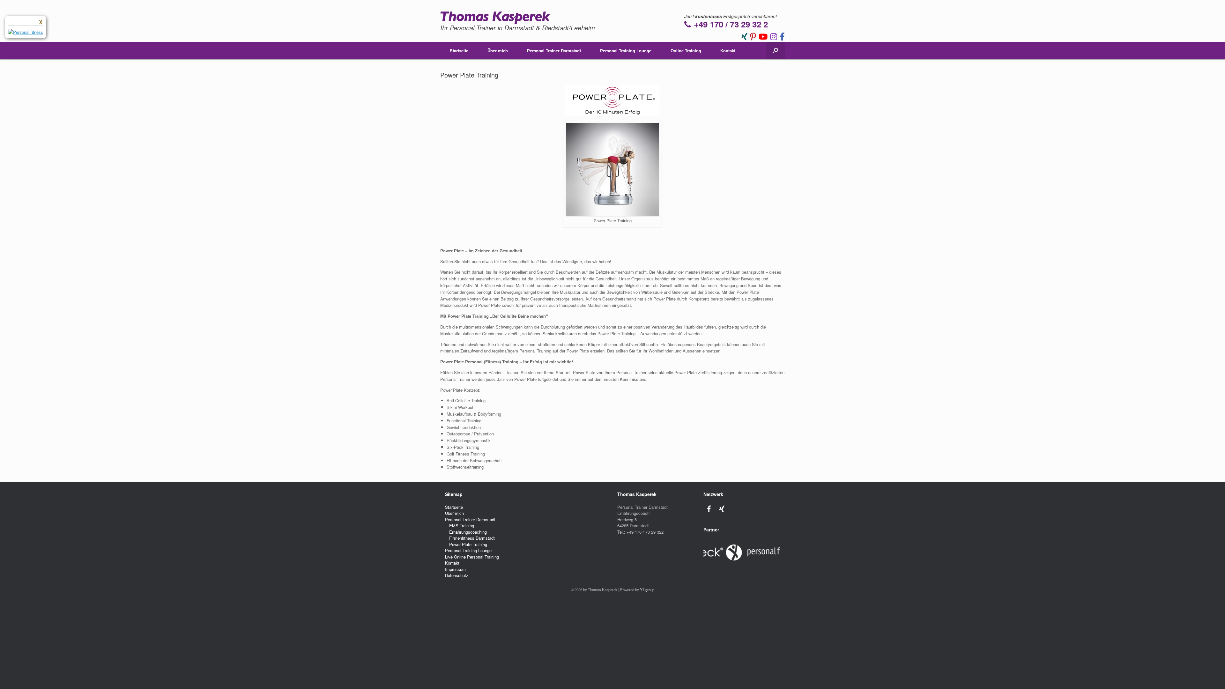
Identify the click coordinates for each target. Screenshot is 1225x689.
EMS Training (461, 525)
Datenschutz (456, 575)
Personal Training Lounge (625, 51)
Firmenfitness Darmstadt (472, 538)
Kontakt (727, 51)
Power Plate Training (468, 544)
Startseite (459, 51)
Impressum (455, 569)
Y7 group (647, 589)
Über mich (497, 51)
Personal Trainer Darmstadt (554, 51)
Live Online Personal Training (472, 557)
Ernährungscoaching (468, 532)
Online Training (686, 51)
